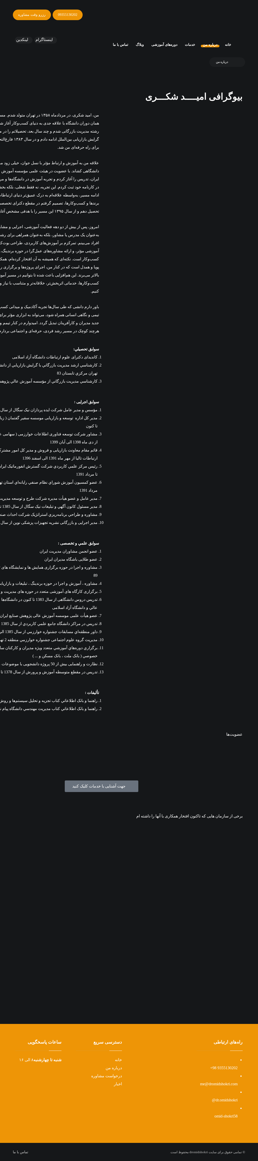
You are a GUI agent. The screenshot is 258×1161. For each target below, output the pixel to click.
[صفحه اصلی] (237, 62)
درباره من (114, 1068)
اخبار (118, 1084)
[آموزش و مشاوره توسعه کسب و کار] (220, 19)
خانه (118, 1060)
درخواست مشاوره (106, 1076)
